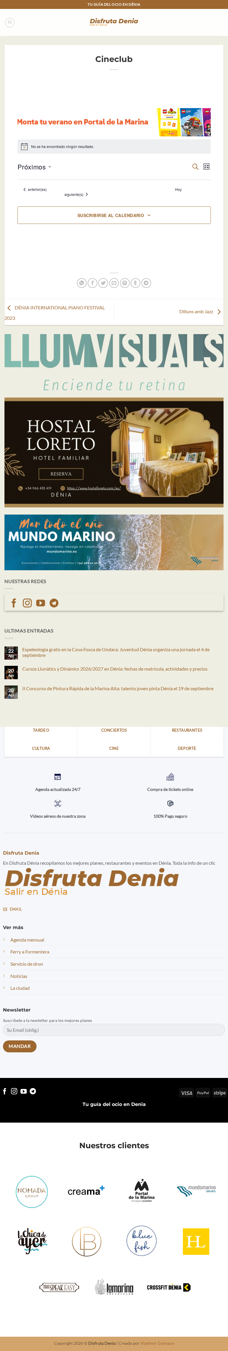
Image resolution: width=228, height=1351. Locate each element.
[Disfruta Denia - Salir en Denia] (114, 22)
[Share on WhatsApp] (82, 283)
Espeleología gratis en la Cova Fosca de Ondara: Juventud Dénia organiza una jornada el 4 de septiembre (116, 652)
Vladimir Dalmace (157, 1343)
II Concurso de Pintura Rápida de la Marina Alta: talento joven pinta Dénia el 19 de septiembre (117, 688)
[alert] (114, 146)
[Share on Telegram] (146, 283)
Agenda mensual (27, 939)
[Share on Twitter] (103, 283)
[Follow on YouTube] (40, 604)
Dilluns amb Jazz (196, 311)
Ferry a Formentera (29, 951)
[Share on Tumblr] (135, 283)
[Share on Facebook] (92, 283)
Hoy (178, 189)
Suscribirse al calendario (110, 215)
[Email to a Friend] (114, 283)
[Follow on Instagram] (27, 604)
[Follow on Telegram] (54, 604)
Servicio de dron (26, 964)
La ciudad (20, 988)
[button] (10, 22)
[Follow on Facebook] (14, 604)
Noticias (18, 976)
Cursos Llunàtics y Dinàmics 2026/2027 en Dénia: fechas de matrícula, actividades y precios (115, 668)
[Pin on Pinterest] (125, 283)
